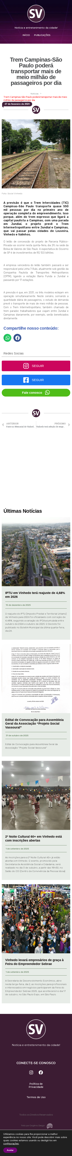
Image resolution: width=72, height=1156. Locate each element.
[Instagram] (31, 1072)
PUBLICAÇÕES (42, 35)
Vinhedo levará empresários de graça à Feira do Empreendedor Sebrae (34, 962)
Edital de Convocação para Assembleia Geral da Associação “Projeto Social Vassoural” (34, 723)
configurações (11, 1143)
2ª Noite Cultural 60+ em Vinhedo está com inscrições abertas (33, 838)
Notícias (34, 93)
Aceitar (10, 1150)
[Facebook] (41, 1072)
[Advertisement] (36, 468)
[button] (7, 338)
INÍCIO (26, 35)
